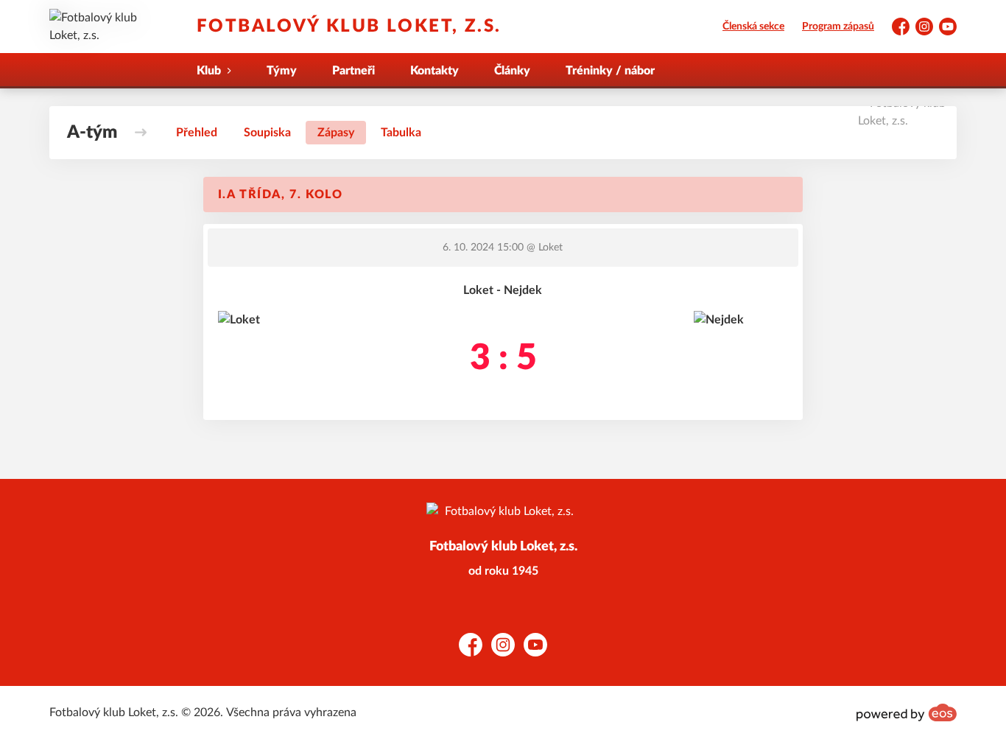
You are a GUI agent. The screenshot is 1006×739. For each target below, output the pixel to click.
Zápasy (335, 133)
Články (512, 71)
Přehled (196, 133)
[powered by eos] (906, 712)
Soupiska (267, 133)
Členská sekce (753, 26)
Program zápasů (838, 26)
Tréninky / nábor (610, 71)
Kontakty (434, 71)
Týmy (282, 71)
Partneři (353, 71)
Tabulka (401, 133)
